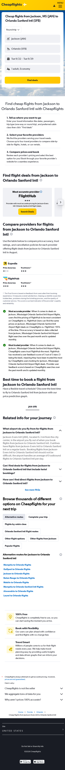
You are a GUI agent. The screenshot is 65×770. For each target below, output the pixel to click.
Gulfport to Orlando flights (16, 569)
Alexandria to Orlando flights (18, 591)
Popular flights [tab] (12, 546)
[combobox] (13, 30)
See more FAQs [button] (32, 490)
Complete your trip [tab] (38, 517)
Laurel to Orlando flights (15, 595)
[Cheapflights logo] (12, 4)
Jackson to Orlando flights (16, 573)
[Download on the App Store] (38, 762)
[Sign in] (54, 6)
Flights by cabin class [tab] (15, 524)
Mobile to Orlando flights (16, 582)
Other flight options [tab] (15, 538)
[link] (27, 212)
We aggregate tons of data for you (23, 693)
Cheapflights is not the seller (20, 688)
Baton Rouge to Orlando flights (19, 578)
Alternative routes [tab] (14, 517)
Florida (30, 712)
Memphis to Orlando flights (17, 565)
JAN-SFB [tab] (32, 406)
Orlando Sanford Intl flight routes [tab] (21, 531)
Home (20, 712)
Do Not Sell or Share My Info (32, 746)
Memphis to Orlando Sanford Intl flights (23, 587)
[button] (32, 39)
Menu (60, 3)
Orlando (39, 712)
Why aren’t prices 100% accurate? (23, 699)
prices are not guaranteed (15, 679)
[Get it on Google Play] (25, 762)
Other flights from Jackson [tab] (43, 538)
